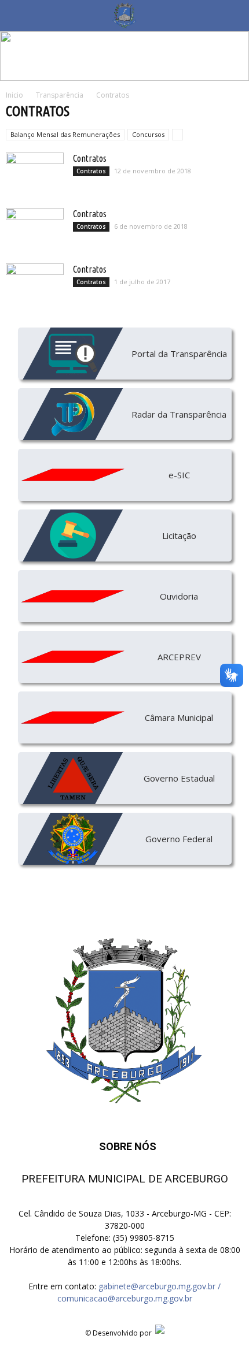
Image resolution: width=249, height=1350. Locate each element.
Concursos (148, 134)
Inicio (14, 95)
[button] (233, 15)
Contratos (90, 158)
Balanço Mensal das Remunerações (65, 134)
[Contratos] (35, 173)
